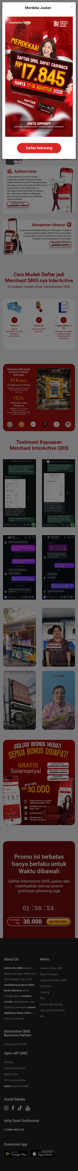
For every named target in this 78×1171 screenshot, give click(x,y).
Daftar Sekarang (39, 148)
